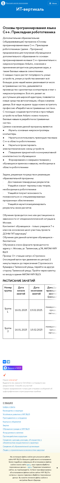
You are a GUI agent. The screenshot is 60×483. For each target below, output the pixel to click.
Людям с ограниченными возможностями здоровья (24, 450)
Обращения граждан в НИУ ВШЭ (16, 429)
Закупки (6, 425)
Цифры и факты (9, 407)
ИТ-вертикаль (30, 9)
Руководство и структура (13, 410)
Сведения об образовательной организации (21, 446)
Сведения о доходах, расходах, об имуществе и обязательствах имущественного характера (22, 441)
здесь (29, 465)
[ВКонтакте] (4, 361)
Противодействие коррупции (15, 436)
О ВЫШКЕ (8, 403)
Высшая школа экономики (17, 3)
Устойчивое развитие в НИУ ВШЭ (16, 414)
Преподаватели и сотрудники (15, 418)
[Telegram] (8, 361)
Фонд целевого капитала (13, 432)
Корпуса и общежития (12, 421)
